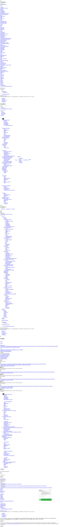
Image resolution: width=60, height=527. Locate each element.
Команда (1, 495)
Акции (1, 489)
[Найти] (1, 6)
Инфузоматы (10, 349)
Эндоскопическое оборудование (34, 346)
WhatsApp (3, 100)
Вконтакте (3, 98)
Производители (2, 491)
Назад (6, 217)
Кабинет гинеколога (9, 302)
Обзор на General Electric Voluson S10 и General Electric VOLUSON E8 (10, 484)
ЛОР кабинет (8, 274)
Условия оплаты (2, 503)
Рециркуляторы (50, 346)
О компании (2, 493)
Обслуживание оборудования (10, 267)
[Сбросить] (1, 476)
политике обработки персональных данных (13, 523)
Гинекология (27, 346)
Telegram (3, 99)
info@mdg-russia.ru (3, 4)
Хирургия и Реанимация (11, 346)
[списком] (1, 359)
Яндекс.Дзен (4, 101)
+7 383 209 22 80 (3, 85)
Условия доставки (3, 504)
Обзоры (1, 507)
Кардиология (8, 247)
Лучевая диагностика (9, 239)
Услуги (1, 490)
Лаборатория (54, 346)
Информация (2, 499)
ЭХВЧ (13, 349)
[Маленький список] (0, 360)
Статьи (1, 482)
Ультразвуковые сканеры (4, 346)
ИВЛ (22, 349)
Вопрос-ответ (2, 506)
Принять (2, 526)
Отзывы (1, 496)
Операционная (8, 279)
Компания (5, 311)
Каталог (5, 218)
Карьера (1, 497)
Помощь (1, 501)
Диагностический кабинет (10, 289)
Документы (2, 498)
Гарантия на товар (3, 505)
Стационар (7, 296)
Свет (1, 349)
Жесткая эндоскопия (18, 349)
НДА (14, 349)
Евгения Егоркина (3, 479)
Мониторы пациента (5, 349)
